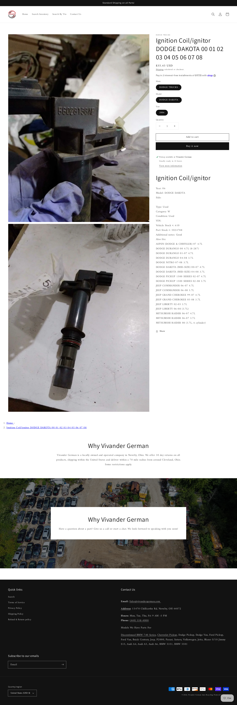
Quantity (160, 120)
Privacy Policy (15, 608)
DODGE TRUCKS (168, 87)
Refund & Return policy (19, 620)
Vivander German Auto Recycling (200, 695)
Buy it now (192, 146)
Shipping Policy (15, 614)
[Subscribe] (62, 664)
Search (11, 597)
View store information (170, 166)
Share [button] (162, 331)
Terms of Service (16, 603)
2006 (161, 113)
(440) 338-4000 (139, 620)
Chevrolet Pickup (167, 635)
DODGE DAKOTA (168, 100)
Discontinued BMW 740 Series (138, 635)
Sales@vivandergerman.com (145, 601)
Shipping (159, 69)
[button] (213, 14)
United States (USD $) (20, 693)
